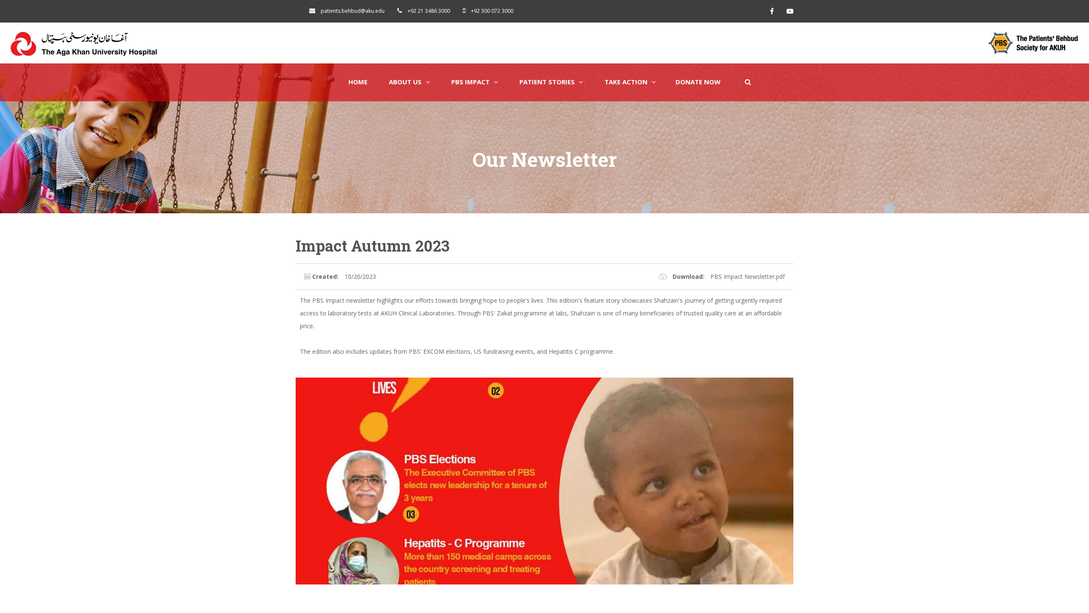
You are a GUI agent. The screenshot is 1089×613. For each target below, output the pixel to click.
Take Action (625, 81)
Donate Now (698, 81)
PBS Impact (470, 81)
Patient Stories (547, 81)
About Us (405, 81)
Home (358, 81)
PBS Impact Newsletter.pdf (747, 276)
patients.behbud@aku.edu (353, 10)
